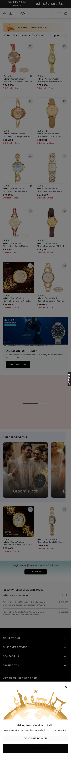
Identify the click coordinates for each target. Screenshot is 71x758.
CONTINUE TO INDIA (35, 738)
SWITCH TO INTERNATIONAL (35, 748)
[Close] (35, 685)
